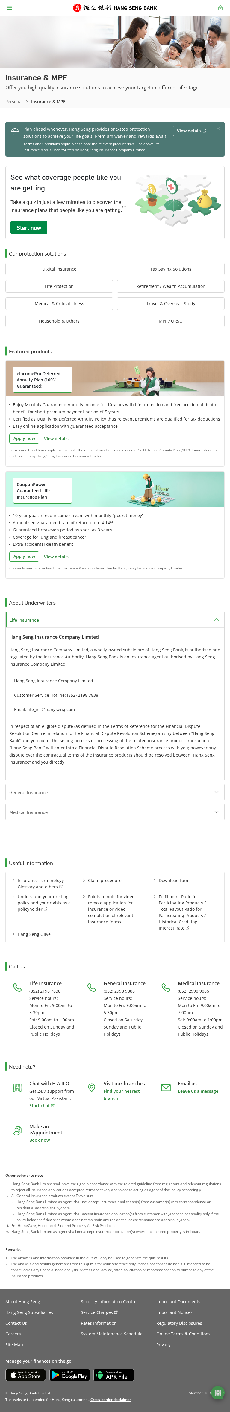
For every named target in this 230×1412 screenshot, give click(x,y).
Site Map (14, 1344)
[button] (9, 8)
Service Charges (97, 1312)
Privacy (163, 1344)
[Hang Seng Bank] (115, 8)
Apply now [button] (24, 438)
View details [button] (189, 131)
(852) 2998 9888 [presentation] (119, 991)
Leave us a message (198, 1091)
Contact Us (16, 1323)
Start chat (39, 1105)
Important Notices (174, 1312)
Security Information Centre (109, 1301)
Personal (14, 101)
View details (56, 438)
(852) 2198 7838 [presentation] (82, 695)
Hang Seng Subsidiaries (29, 1312)
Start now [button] (28, 227)
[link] (110, 1399)
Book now (39, 1140)
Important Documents (178, 1301)
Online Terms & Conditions (183, 1334)
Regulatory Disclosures (179, 1323)
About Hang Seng (22, 1301)
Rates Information (99, 1323)
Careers (13, 1334)
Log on (221, 11)
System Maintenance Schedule (112, 1334)
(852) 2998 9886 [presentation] (193, 991)
